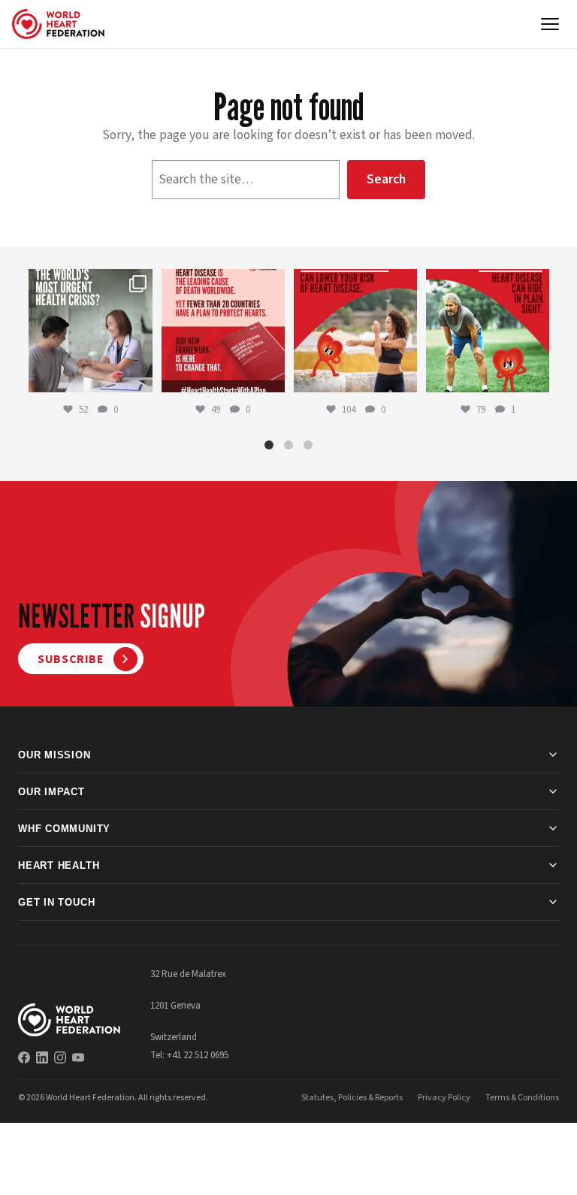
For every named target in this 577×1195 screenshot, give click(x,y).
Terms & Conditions (522, 1097)
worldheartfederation (89, 281)
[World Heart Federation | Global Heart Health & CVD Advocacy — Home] (58, 24)
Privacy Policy (444, 1097)
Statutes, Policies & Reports (352, 1097)
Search (386, 179)
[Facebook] (24, 1057)
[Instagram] (60, 1057)
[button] (269, 445)
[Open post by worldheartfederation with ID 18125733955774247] (355, 330)
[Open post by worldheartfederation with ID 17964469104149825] (90, 330)
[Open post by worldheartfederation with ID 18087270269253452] (487, 330)
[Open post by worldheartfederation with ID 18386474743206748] (223, 330)
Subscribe (71, 659)
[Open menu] (550, 24)
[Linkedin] (42, 1057)
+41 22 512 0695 (197, 1055)
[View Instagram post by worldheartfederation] (139, 378)
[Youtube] (78, 1057)
